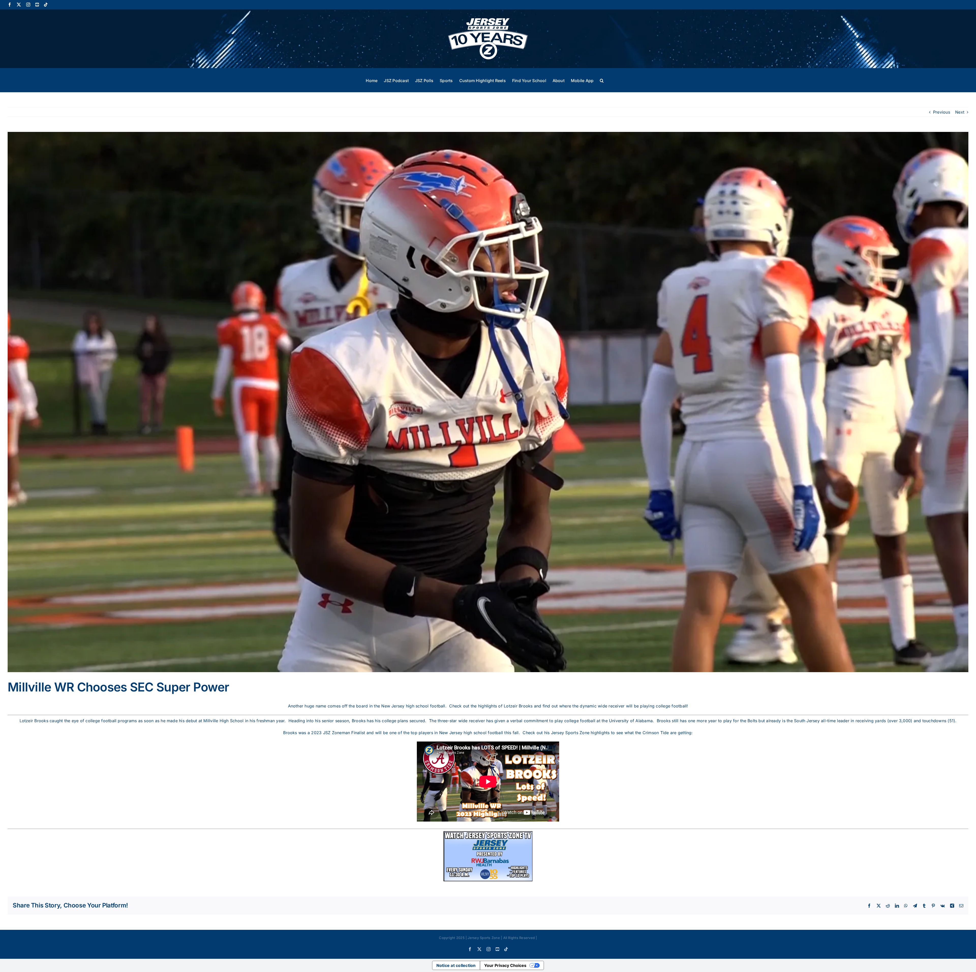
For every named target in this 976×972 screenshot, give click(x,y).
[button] (602, 80)
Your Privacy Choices (505, 965)
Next (959, 112)
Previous (941, 112)
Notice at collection (456, 965)
